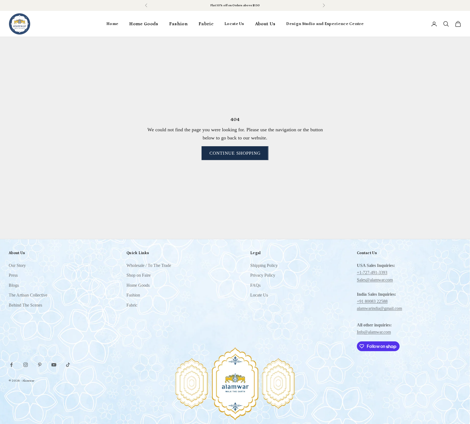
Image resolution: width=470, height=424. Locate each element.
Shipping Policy (264, 265)
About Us (265, 24)
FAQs (255, 285)
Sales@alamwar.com (375, 280)
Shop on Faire (138, 275)
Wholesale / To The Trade (148, 265)
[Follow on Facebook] (11, 364)
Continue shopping (234, 153)
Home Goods (143, 24)
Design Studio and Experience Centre (325, 23)
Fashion (178, 24)
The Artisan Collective (28, 295)
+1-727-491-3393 (372, 272)
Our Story (17, 265)
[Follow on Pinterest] (39, 364)
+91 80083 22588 (372, 301)
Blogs (14, 285)
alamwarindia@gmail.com (379, 308)
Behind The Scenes (25, 305)
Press (13, 275)
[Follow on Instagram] (25, 364)
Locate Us (234, 23)
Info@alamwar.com (374, 332)
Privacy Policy (262, 275)
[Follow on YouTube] (54, 364)
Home (112, 23)
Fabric (206, 24)
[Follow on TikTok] (68, 364)
